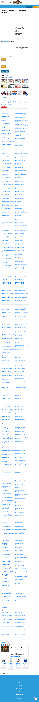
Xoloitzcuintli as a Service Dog (5, 634)
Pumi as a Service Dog (18, 509)
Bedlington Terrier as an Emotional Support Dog (7, 180)
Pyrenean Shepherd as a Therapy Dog (19, 515)
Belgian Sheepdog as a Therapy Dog (6, 191)
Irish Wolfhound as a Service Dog (19, 374)
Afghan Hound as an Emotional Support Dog (7, 119)
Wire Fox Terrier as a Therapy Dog (19, 618)
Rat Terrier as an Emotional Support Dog (6, 525)
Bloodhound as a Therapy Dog (19, 156)
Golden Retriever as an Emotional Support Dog (21, 323)
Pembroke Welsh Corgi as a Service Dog (6, 493)
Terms (18, 698)
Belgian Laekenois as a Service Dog (6, 181)
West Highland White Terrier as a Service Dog (7, 625)
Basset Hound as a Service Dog (5, 160)
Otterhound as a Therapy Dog (18, 473)
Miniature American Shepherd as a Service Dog (7, 438)
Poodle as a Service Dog (18, 487)
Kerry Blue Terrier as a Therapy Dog (6, 399)
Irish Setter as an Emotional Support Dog (6, 382)
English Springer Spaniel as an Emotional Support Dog (21, 293)
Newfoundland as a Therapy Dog (5, 458)
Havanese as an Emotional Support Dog (20, 360)
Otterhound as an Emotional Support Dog (20, 475)
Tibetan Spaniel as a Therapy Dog (6, 596)
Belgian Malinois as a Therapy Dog (6, 187)
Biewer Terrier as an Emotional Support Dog (7, 218)
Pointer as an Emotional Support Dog (6, 514)
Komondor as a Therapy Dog (18, 395)
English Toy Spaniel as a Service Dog (19, 294)
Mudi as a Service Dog (18, 438)
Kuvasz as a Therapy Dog (18, 399)
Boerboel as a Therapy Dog (18, 164)
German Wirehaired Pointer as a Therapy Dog (7, 338)
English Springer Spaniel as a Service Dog (20, 290)
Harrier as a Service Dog (4, 357)
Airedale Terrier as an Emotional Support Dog (7, 123)
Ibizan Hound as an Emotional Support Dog (7, 368)
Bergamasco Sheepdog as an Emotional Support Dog (8, 201)
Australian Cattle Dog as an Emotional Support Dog (21, 134)
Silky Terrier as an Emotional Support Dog (20, 540)
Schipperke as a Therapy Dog (5, 553)
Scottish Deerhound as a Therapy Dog (6, 557)
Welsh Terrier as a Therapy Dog (5, 622)
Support (19, 689)
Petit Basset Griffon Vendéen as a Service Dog (7, 497)
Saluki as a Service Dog (4, 543)
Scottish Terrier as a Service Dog (6, 560)
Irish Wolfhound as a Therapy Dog (19, 375)
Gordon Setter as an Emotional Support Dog (20, 327)
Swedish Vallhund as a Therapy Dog (19, 583)
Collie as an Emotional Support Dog (19, 260)
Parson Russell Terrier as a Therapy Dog (6, 486)
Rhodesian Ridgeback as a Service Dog (6, 530)
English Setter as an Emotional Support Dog (7, 301)
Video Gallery (19, 686)
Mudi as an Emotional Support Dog (19, 441)
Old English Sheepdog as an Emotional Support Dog (8, 475)
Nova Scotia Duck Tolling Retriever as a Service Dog (21, 461)
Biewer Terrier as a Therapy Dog (5, 216)
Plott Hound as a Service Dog (5, 507)
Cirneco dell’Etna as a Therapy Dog (19, 247)
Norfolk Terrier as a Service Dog (5, 461)
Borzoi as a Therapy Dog (18, 177)
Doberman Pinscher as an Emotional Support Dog (21, 276)
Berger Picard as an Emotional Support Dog (7, 205)
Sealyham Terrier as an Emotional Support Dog (7, 567)
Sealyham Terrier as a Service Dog (6, 564)
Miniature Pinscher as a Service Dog (19, 430)
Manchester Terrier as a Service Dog (6, 430)
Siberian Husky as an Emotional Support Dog (7, 584)
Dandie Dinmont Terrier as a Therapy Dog (6, 283)
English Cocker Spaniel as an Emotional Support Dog (8, 293)
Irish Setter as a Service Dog (5, 379)
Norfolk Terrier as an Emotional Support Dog (7, 464)
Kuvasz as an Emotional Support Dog (19, 401)
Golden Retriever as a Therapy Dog (6, 352)
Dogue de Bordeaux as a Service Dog (19, 282)
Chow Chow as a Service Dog (18, 240)
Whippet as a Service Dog (18, 612)
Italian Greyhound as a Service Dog (19, 378)
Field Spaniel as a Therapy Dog (5, 309)
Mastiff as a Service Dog (5, 434)
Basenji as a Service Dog (5, 156)
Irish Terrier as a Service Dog (18, 365)
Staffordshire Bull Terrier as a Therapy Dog (20, 569)
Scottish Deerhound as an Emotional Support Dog (8, 558)
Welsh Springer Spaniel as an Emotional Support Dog (8, 619)
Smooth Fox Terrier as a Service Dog (19, 550)
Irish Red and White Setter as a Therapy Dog (7, 375)
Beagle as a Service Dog (4, 164)
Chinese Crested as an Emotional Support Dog (20, 230)
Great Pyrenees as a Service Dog (19, 338)
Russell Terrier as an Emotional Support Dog (20, 529)
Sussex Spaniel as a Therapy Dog (19, 579)
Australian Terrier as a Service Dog (19, 139)
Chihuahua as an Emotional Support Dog (6, 265)
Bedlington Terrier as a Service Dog (6, 177)
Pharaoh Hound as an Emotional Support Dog (7, 505)
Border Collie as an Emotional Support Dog (20, 170)
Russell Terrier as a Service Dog (19, 526)
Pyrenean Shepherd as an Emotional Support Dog (21, 516)
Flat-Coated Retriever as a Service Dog (20, 309)
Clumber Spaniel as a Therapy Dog (19, 250)
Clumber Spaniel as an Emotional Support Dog (20, 251)
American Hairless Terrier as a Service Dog (20, 112)
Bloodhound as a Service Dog (18, 154)
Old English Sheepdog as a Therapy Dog (6, 473)
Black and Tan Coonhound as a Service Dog (7, 219)
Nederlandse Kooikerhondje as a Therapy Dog (7, 449)
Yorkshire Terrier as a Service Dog (6, 641)
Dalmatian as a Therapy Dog (5, 279)
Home (19, 680)
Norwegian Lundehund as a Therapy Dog (20, 454)
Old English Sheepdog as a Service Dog (6, 472)
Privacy (21, 698)
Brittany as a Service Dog (18, 205)
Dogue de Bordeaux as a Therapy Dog (19, 283)
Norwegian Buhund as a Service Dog (6, 465)
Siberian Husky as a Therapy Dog (5, 582)
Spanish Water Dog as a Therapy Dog (19, 561)
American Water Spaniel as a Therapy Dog (20, 124)
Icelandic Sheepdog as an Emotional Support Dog (7, 372)
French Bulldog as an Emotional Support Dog (20, 316)
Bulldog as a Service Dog (18, 218)
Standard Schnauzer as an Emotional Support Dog (21, 576)
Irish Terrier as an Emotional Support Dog (20, 368)
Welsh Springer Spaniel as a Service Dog (6, 616)
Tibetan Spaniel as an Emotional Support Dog (7, 597)
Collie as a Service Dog (18, 257)
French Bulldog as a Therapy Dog (19, 315)
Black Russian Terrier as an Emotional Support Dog (21, 153)
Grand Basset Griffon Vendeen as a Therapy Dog (21, 330)
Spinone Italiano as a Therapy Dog (19, 565)
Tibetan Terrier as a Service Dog (5, 599)
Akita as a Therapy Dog (4, 126)
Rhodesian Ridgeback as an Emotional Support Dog (8, 533)
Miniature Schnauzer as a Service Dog (20, 434)
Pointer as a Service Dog (5, 511)
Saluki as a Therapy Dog (4, 544)
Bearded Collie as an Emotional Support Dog (7, 171)
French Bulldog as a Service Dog (19, 313)
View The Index (9, 75)
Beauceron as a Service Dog (5, 173)
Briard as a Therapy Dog (18, 202)
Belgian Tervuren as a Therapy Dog (6, 195)
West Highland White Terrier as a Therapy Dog (7, 626)
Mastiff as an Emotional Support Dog (6, 437)
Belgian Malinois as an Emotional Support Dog (7, 188)
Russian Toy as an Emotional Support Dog (20, 533)
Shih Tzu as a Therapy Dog (5, 578)
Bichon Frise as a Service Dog (5, 211)
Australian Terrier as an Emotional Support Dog (21, 142)
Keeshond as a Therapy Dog (5, 395)
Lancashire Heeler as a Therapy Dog (6, 420)
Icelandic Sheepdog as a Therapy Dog (6, 371)
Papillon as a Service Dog (5, 480)
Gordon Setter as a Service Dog (19, 324)
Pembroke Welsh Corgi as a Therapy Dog (6, 494)
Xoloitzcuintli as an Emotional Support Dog (20, 634)
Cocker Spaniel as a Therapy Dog (19, 254)
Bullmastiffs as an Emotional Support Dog (20, 225)
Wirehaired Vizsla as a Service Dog (19, 626)
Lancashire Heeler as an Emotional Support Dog (21, 406)
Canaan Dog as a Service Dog (5, 234)
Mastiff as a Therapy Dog (5, 435)
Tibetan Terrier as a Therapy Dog (5, 600)
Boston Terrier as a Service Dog (19, 180)
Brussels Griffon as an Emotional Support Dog (21, 212)
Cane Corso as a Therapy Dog (5, 240)
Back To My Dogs (3, 97)
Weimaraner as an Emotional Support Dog (7, 615)
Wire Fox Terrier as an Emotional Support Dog (20, 619)
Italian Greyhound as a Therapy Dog (19, 379)
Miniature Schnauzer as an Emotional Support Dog (21, 437)
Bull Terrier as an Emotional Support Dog (20, 216)
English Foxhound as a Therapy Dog (6, 296)
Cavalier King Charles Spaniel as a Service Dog (7, 247)
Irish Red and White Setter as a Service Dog (7, 374)
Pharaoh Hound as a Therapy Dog (6, 504)
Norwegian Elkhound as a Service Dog (19, 449)
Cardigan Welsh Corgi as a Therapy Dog (6, 244)
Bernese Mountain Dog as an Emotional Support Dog (8, 209)
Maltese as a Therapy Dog (5, 427)
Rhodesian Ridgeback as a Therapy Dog (6, 532)
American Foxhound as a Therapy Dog (6, 144)
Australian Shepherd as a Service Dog (19, 135)
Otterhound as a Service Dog (18, 472)
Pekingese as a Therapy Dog (5, 490)
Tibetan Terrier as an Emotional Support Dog (20, 590)
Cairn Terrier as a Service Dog (5, 230)
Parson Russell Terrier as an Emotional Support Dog (8, 487)
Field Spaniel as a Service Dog (5, 308)
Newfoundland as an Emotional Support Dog (7, 460)
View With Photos (4, 106)
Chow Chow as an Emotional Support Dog (20, 243)
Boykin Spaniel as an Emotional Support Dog (20, 195)
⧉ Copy (13, 41)
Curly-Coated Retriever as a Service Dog (20, 265)
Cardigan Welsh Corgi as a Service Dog (6, 243)
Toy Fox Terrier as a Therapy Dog (19, 593)
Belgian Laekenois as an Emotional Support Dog (7, 184)
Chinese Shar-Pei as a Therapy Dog (19, 233)
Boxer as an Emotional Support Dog (19, 191)
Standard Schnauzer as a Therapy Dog (19, 575)
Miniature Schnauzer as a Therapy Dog (20, 435)
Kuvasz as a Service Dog (18, 398)
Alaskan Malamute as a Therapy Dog (6, 130)
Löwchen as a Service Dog (18, 416)
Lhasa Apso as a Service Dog (18, 412)
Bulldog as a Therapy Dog (18, 219)
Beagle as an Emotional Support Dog (6, 167)
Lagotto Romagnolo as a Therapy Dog (6, 412)
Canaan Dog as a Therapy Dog (5, 236)
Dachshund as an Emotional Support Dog (6, 276)
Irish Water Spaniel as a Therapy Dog (19, 371)
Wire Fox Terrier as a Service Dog (19, 616)
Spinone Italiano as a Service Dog (19, 564)
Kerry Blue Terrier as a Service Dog (6, 398)
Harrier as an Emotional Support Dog (6, 360)
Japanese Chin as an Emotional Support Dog (20, 387)
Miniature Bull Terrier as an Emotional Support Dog (21, 428)
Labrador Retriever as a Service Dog (6, 406)
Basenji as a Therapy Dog (5, 157)
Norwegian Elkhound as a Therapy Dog (20, 450)
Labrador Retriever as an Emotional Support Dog (7, 409)
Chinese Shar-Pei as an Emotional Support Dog (21, 234)
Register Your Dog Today (16, 656)
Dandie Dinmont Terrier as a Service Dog (6, 282)
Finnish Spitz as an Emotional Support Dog (20, 308)
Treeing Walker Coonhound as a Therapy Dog (20, 597)
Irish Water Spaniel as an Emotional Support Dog (21, 372)
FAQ (19, 691)
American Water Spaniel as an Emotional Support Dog (21, 125)
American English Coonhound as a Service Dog (7, 133)
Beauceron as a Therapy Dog (5, 174)
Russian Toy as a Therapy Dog (19, 532)
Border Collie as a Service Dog (19, 167)
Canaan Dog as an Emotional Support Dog (7, 237)
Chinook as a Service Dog (18, 236)
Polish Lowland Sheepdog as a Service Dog (7, 515)
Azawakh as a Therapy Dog (18, 145)
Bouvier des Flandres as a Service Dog (20, 184)
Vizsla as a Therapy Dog (4, 607)
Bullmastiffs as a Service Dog (19, 222)
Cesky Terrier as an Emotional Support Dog (7, 255)
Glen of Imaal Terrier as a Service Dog (6, 346)
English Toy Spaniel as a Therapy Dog (19, 296)
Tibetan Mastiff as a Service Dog (5, 590)
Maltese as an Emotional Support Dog (6, 428)
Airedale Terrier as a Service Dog (5, 120)
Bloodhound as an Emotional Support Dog (20, 157)
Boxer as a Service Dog (18, 188)
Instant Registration (19, 683)
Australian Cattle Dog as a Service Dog (20, 131)
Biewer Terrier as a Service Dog (5, 215)
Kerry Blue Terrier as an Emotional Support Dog (7, 401)
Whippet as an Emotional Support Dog (20, 615)
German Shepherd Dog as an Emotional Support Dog (8, 330)
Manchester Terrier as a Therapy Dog (6, 431)
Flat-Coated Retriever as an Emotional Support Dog (21, 312)
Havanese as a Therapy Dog (18, 358)
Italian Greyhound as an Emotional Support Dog (21, 381)
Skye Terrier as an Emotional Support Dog (20, 544)
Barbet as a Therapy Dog (4, 153)
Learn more (11, 668)
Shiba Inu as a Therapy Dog (5, 574)
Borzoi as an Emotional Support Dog (19, 178)
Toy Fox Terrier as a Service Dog (19, 592)
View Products (10, 4)
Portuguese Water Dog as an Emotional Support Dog (21, 499)
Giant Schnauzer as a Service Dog (6, 342)
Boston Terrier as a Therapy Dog (19, 181)
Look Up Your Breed (4, 71)
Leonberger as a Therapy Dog (18, 409)
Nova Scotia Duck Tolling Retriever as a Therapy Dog (21, 463)
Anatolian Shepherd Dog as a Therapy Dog (20, 128)
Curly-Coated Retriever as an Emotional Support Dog (21, 268)
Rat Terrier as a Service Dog (5, 522)
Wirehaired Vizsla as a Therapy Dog (19, 627)
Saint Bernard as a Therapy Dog (5, 540)
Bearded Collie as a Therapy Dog (5, 170)
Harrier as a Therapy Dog (5, 358)
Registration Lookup (29, 6)
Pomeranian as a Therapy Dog (19, 484)
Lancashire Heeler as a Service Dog (6, 419)
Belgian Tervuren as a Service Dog (6, 194)
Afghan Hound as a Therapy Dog (5, 117)
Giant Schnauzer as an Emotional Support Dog (7, 345)
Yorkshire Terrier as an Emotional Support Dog (21, 641)
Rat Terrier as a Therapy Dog (5, 523)
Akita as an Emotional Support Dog (6, 127)
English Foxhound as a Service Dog (6, 294)
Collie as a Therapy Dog (18, 258)
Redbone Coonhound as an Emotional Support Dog (8, 529)
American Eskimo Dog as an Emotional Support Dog (8, 141)
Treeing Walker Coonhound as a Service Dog (20, 596)
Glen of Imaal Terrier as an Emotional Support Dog (8, 349)
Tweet (6, 41)
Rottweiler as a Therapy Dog (18, 523)
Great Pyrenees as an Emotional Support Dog (20, 341)
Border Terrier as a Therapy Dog (19, 173)
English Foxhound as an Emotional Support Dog (7, 297)
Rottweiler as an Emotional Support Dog (20, 525)
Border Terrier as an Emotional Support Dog (20, 174)
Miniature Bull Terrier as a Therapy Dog (20, 427)
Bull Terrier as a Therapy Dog (18, 215)
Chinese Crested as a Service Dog (6, 266)
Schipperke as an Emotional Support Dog (6, 554)
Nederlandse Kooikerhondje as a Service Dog (7, 447)
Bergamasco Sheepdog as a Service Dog (6, 198)
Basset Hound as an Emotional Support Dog (7, 163)
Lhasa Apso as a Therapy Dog (19, 413)
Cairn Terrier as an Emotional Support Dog (7, 233)
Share (3, 41)
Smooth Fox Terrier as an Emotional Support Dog (21, 553)
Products (19, 682)
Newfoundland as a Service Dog (5, 457)
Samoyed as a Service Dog (5, 547)
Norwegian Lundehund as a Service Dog (20, 453)
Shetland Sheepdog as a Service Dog (6, 568)
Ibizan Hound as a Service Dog (5, 365)
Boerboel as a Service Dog (18, 163)
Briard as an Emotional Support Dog (19, 204)
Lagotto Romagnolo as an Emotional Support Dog (8, 413)
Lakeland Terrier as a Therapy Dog (6, 416)
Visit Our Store (10, 77)
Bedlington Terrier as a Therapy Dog (6, 178)
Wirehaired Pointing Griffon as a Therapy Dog (20, 622)
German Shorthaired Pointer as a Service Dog (7, 331)
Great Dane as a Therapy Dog (18, 335)
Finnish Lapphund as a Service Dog (6, 312)
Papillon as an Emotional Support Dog (6, 483)
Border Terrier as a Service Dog (19, 171)
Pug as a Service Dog (17, 501)
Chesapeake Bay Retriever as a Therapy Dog (7, 258)
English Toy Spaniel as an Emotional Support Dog (21, 297)
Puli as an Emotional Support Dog (19, 508)
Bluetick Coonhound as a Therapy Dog (20, 160)
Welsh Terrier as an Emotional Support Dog (7, 623)
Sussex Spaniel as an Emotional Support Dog (20, 580)
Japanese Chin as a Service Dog (5, 387)
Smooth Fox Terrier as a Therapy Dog (19, 551)
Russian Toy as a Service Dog (18, 530)
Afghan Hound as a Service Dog (5, 116)
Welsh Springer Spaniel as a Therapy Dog (6, 618)
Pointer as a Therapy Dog (5, 512)
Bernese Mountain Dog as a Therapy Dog (6, 208)
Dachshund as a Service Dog (5, 273)
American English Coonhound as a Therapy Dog (7, 134)
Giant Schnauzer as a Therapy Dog (6, 343)
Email (10, 41)
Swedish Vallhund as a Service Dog (19, 582)
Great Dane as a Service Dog (18, 334)
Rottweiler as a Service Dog (18, 522)
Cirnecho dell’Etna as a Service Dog (19, 244)
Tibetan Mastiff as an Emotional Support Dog (7, 593)
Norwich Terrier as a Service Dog (19, 457)
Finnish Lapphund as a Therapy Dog (6, 313)
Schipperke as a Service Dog (5, 551)
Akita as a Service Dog (4, 124)
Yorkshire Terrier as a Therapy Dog (6, 642)
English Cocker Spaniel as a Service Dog (6, 290)
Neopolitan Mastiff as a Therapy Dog (6, 454)
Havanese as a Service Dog (18, 357)
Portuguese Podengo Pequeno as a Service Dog (21, 491)
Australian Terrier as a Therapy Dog (19, 141)
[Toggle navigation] (1, 7)
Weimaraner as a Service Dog (5, 612)
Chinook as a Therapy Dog (18, 237)
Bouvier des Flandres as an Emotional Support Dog (21, 187)
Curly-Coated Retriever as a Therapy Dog (20, 267)
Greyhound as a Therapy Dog (18, 349)
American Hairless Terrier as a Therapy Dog (20, 113)
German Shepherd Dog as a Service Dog (6, 327)
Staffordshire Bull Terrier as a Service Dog (20, 568)
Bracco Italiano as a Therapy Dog (19, 198)
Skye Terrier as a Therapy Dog (19, 543)
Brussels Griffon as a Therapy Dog (19, 211)
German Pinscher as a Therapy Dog (6, 324)
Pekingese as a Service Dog (5, 489)
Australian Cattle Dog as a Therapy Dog (20, 132)
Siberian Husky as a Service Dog (5, 581)
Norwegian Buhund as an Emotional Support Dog (21, 447)
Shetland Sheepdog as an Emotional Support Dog (7, 571)
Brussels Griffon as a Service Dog (19, 209)
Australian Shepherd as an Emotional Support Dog (21, 138)
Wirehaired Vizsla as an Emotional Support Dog (21, 629)
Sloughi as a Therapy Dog (18, 547)
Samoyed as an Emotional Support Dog (6, 550)
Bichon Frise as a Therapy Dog (5, 212)
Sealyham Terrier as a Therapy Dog (6, 565)
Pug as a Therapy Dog (18, 502)
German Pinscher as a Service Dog (6, 323)
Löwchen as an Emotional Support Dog (20, 419)
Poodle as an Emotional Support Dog (19, 490)
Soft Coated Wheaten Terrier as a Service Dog (20, 554)
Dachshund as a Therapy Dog (5, 275)
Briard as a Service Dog (18, 201)
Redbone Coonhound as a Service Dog (6, 526)
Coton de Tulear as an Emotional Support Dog (20, 264)
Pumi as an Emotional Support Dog (19, 512)
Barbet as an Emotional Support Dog (6, 154)
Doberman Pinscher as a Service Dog (19, 273)
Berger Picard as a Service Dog (5, 202)
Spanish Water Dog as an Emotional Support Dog (21, 562)
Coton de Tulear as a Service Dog (19, 261)
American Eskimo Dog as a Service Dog (6, 138)
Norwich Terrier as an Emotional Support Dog (20, 460)
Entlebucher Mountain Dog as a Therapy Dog (20, 300)
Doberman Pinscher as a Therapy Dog (19, 275)
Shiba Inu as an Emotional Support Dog (6, 575)
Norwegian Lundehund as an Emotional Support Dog (21, 456)
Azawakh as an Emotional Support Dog (20, 146)
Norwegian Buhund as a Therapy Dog (6, 467)
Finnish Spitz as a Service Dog (5, 316)
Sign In (30, 4)
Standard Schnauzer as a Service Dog (19, 573)
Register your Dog (35, 6)
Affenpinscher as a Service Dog (5, 112)
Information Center (19, 688)
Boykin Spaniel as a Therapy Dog (19, 194)
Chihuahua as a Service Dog (5, 262)
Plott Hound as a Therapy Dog (5, 508)
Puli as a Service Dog (17, 505)
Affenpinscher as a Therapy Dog (5, 113)
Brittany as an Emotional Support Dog (19, 208)
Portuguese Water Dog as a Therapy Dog (20, 498)
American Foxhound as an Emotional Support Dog (8, 145)
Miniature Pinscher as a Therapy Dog (19, 431)
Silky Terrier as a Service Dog (5, 585)
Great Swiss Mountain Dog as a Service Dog (20, 342)
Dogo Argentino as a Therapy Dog (19, 279)
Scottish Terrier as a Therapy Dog (6, 561)
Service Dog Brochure (19, 694)
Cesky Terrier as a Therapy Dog (5, 254)
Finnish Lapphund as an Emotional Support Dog (7, 315)
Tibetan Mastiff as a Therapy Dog (6, 592)
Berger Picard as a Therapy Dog (5, 204)
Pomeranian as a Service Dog (18, 483)
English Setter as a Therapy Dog (5, 300)
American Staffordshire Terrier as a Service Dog (21, 117)
